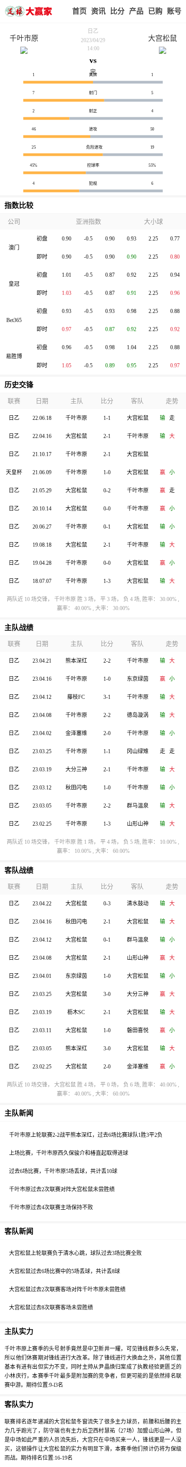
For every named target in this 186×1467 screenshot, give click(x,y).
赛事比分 (117, 11)
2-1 (107, 436)
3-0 (107, 994)
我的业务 (155, 11)
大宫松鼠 (162, 38)
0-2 (107, 490)
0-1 (107, 527)
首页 (79, 11)
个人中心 (174, 11)
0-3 (107, 903)
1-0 (107, 472)
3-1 (107, 697)
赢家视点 (98, 11)
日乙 (93, 31)
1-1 (107, 418)
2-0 (107, 733)
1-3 (107, 581)
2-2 (107, 661)
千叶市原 (23, 38)
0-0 (107, 508)
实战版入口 (136, 11)
